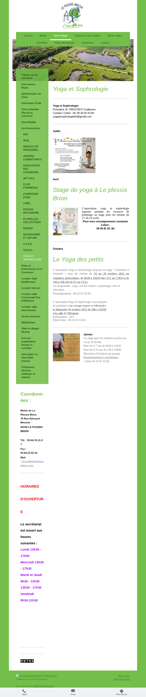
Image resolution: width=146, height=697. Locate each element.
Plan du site (50, 675)
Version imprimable (30, 675)
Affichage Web (122, 679)
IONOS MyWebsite (43, 686)
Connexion (124, 675)
